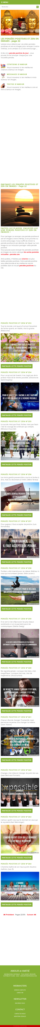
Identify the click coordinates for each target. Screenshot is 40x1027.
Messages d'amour (17, 74)
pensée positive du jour (19, 53)
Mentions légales (20, 1016)
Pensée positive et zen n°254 (16, 372)
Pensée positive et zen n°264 (16, 864)
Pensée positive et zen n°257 (16, 521)
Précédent (10, 915)
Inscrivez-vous (20, 1003)
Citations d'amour (17, 64)
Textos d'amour (15, 84)
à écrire (25, 259)
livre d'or (20, 993)
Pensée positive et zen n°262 (16, 770)
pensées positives (26, 265)
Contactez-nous (20, 1014)
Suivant (30, 915)
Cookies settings (20, 1026)
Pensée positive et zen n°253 (16, 323)
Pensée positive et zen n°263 (16, 817)
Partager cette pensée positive (16, 366)
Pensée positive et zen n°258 (16, 568)
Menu (5, 2)
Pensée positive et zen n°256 (16, 474)
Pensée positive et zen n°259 (16, 619)
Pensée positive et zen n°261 (16, 717)
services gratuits (20, 990)
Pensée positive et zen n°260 (16, 668)
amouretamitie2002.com (28, 976)
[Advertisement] (20, 115)
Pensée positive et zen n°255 (16, 421)
